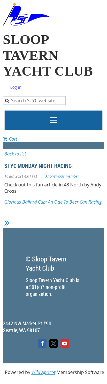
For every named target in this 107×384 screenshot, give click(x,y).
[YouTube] (64, 343)
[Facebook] (42, 343)
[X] (53, 343)
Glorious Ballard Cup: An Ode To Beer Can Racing (53, 202)
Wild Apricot (43, 372)
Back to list (15, 154)
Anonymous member (62, 176)
